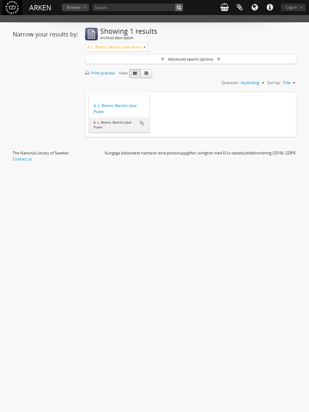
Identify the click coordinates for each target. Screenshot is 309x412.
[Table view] (146, 73)
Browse (73, 7)
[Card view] (135, 73)
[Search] (179, 7)
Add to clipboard (142, 123)
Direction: (230, 82)
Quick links (269, 7)
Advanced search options (190, 59)
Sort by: (274, 82)
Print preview (102, 73)
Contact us (22, 159)
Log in (291, 7)
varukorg (224, 7)
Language (254, 7)
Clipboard (239, 7)
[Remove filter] (145, 47)
